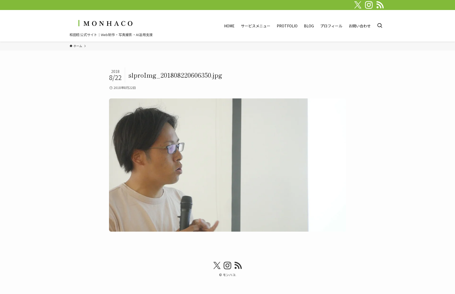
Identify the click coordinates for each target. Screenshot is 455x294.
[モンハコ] (105, 23)
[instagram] (368, 5)
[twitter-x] (357, 5)
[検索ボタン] (379, 26)
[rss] (379, 5)
